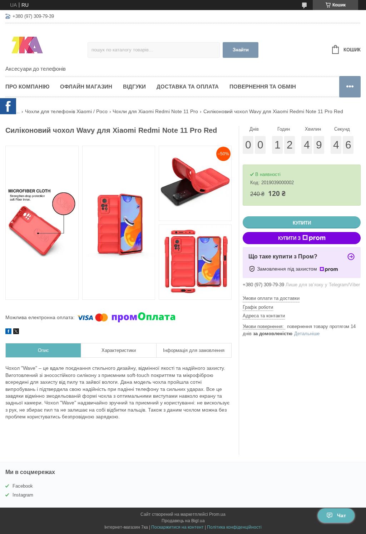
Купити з (289, 238)
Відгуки (134, 86)
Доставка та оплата (188, 86)
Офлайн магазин (86, 86)
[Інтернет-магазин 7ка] (46, 45)
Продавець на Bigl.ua (183, 520)
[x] (16, 332)
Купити (302, 223)
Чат (341, 515)
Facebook (23, 486)
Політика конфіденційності (234, 527)
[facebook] (8, 332)
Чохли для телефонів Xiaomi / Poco (66, 111)
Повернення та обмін (262, 86)
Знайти (241, 49)
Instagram (23, 495)
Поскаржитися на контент (177, 527)
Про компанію (27, 86)
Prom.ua (217, 514)
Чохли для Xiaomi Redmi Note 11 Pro (155, 111)
